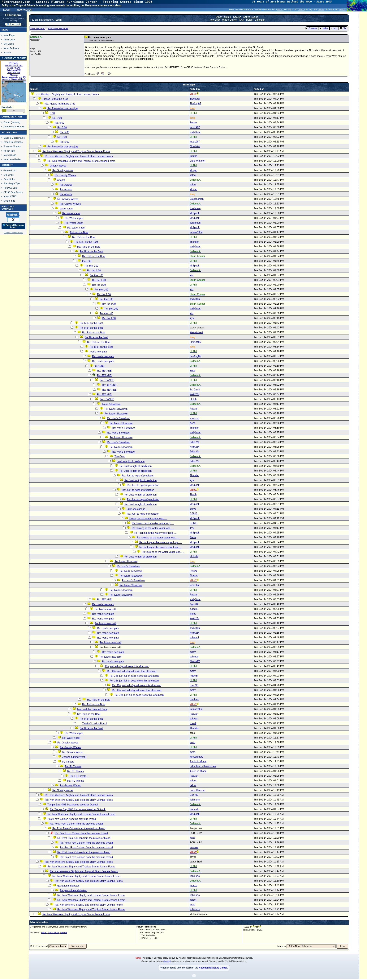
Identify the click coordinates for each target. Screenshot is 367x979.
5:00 (52, 113)
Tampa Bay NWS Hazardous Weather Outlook (72, 804)
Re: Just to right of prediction (135, 466)
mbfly (193, 651)
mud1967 (195, 127)
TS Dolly (14, 63)
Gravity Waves (58, 165)
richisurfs (195, 799)
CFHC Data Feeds (13, 192)
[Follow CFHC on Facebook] (13, 214)
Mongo (193, 170)
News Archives (11, 48)
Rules (249, 19)
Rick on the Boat (79, 232)
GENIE (193, 513)
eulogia (193, 608)
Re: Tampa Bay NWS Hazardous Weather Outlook (78, 809)
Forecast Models (12, 146)
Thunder (194, 241)
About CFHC (10, 196)
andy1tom (195, 132)
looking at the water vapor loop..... (148, 518)
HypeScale (7, 107)
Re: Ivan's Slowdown (116, 408)
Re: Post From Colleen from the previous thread (76, 823)
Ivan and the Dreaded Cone (92, 709)
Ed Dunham (53, 932)
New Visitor (24, 9)
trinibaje (194, 556)
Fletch (193, 399)
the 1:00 (86, 261)
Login (6, 9)
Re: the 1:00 (91, 265)
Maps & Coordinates (14, 138)
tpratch (193, 155)
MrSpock (195, 213)
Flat (344, 28)
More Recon (9, 155)
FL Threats (68, 761)
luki (191, 275)
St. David (195, 389)
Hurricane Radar (12, 159)
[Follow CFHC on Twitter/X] (13, 219)
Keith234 (194, 394)
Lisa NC (194, 685)
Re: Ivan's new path (103, 356)
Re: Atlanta (66, 184)
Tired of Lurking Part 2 (94, 723)
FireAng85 (195, 103)
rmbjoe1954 (196, 232)
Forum (6, 122)
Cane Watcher (197, 160)
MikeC (44, 932)
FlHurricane (13, 15)
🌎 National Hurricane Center (13, 226)
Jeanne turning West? (74, 756)
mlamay (194, 847)
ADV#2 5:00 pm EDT (14, 66)
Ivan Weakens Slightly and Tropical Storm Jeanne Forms (67, 94)
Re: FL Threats (73, 766)
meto (192, 742)
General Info (9, 170)
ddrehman (195, 208)
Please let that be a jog (55, 98)
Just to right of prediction (131, 461)
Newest (15, 122)
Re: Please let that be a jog (60, 103)
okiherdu (194, 809)
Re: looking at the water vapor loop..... (153, 523)
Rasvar (193, 408)
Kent (192, 370)
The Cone (119, 456)
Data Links (9, 179)
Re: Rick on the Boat (83, 237)
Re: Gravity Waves (62, 170)
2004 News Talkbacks (58, 28)
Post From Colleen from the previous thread (71, 818)
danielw (63, 932)
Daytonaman (197, 198)
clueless (194, 699)
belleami (194, 637)
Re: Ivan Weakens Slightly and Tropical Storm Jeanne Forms (76, 151)
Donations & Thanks (13, 126)
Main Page (9, 35)
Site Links (8, 175)
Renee (193, 122)
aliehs (193, 613)
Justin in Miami (198, 761)
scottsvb (194, 418)
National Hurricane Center (213, 967)
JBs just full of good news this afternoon (127, 666)
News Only (9, 39)
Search (7, 52)
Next (335, 28)
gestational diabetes (68, 885)
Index (325, 28)
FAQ (241, 19)
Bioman (194, 575)
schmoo (194, 656)
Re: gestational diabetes (73, 890)
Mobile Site (9, 201)
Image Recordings (13, 142)
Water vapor (66, 208)
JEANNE (100, 365)
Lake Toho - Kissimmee (203, 766)
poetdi (193, 723)
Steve (193, 508)
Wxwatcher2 (196, 332)
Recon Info (9, 151)
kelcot (193, 175)
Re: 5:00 (57, 118)
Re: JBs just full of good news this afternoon (131, 671)
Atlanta (61, 180)
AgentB (194, 604)
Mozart (193, 189)
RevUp (193, 570)
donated (167, 961)
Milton (279, 9)
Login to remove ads (13, 232)
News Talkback (37, 28)
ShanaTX (195, 661)
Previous (312, 28)
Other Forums (223, 16)
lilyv (192, 318)
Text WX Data (10, 188)
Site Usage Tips (11, 183)
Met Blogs (8, 44)
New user (214, 19)
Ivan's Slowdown (111, 404)
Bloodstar (195, 98)
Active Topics (250, 16)
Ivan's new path (98, 351)
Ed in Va (194, 442)
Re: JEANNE (104, 370)
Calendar (260, 19)
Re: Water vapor (71, 213)
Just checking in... (137, 509)
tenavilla (194, 585)
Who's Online (229, 19)
